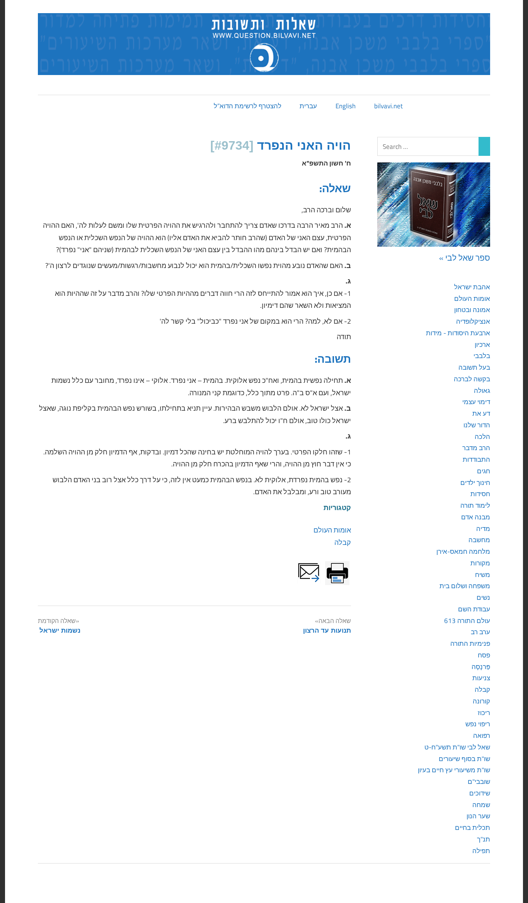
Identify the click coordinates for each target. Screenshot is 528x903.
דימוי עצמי (476, 402)
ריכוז (484, 713)
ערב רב (480, 632)
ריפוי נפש (477, 724)
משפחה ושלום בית (464, 586)
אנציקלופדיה (473, 321)
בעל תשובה (474, 367)
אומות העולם (332, 530)
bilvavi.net (388, 106)
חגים (483, 471)
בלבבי (481, 356)
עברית (308, 106)
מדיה (483, 529)
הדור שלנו (476, 425)
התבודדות (476, 459)
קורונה (481, 701)
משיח (482, 575)
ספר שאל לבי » (464, 257)
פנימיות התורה (470, 643)
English (346, 106)
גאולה (482, 391)
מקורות (480, 563)
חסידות (480, 494)
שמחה (481, 805)
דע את (481, 413)
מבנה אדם (475, 517)
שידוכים (479, 793)
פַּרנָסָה (481, 667)
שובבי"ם (479, 782)
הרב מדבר (476, 448)
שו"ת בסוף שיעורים (464, 759)
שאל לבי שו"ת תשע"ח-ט (457, 747)
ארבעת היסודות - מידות (458, 333)
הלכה (482, 437)
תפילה (481, 851)
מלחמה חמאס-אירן (463, 551)
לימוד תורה (475, 505)
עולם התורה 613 (467, 621)
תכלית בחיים (472, 828)
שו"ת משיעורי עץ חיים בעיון (454, 770)
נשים (483, 597)
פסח (484, 655)
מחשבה (479, 540)
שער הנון (478, 816)
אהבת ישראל (472, 287)
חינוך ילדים (475, 483)
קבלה (342, 542)
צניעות (481, 678)
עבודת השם (474, 609)
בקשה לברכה (472, 379)
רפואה (481, 736)
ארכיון (482, 345)
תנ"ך (483, 839)
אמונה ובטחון (472, 310)
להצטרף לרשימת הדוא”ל (247, 106)
